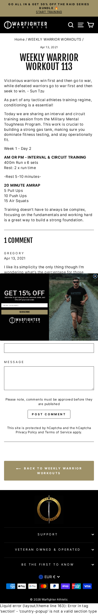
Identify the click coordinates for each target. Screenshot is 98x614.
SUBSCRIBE (24, 312)
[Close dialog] (95, 276)
